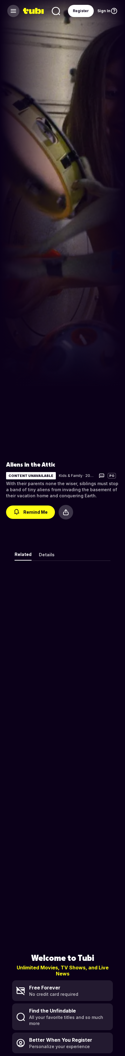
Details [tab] (47, 554)
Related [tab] (23, 554)
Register (81, 11)
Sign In (103, 11)
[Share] (66, 512)
